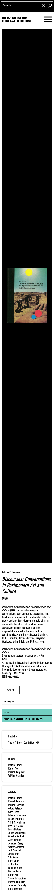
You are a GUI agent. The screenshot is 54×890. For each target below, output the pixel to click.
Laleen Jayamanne (17, 815)
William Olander (16, 775)
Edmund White (15, 868)
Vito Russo (13, 857)
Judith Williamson (17, 833)
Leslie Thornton (16, 819)
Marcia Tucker (15, 765)
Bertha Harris (14, 871)
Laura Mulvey (14, 829)
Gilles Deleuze (15, 808)
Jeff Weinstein (15, 850)
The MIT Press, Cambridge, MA (23, 742)
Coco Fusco (13, 812)
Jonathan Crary (15, 843)
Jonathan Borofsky (17, 885)
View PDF (11, 689)
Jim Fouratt (13, 854)
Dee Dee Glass (15, 826)
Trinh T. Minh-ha (16, 822)
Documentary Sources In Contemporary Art (23, 718)
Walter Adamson (16, 847)
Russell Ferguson (16, 772)
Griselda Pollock (16, 836)
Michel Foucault (16, 805)
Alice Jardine (14, 840)
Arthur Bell (13, 864)
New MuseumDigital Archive (17, 20)
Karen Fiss (13, 768)
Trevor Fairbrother (17, 878)
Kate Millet (13, 861)
